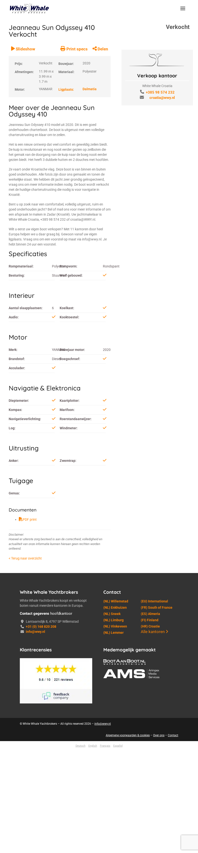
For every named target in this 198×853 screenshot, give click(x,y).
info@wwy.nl (35, 767)
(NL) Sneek (111, 749)
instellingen (47, 844)
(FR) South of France (156, 742)
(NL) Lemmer (113, 768)
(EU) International (154, 736)
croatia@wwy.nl (162, 98)
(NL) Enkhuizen (115, 742)
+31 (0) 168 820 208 (41, 762)
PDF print (30, 654)
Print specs (76, 184)
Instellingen (171, 837)
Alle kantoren (153, 766)
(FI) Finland (149, 755)
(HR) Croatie (150, 761)
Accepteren (107, 837)
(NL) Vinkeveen (115, 761)
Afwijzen (138, 837)
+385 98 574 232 (160, 92)
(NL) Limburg (113, 755)
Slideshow (25, 184)
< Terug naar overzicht (25, 693)
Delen (102, 184)
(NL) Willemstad (115, 736)
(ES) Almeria (150, 749)
